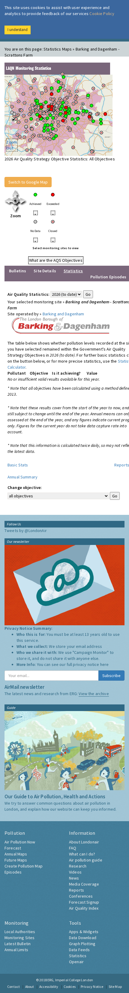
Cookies (70, 986)
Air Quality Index (83, 908)
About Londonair (84, 842)
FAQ (72, 848)
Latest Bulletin (17, 943)
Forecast (12, 848)
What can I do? (82, 854)
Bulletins (17, 271)
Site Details (45, 271)
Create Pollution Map (23, 866)
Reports (76, 890)
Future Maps (15, 860)
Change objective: (25, 487)
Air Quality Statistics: (29, 294)
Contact (13, 986)
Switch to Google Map (28, 182)
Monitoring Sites (19, 937)
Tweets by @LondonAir (25, 530)
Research (77, 866)
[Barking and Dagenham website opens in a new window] (61, 325)
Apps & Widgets (83, 931)
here (104, 664)
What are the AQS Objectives (55, 260)
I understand (18, 29)
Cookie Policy (101, 13)
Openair (76, 961)
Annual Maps (15, 854)
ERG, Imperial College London (70, 980)
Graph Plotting (82, 943)
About (29, 986)
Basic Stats (18, 465)
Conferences (81, 896)
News (74, 878)
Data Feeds (79, 949)
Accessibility (48, 986)
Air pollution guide (85, 860)
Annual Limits (16, 949)
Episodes (13, 872)
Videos (75, 872)
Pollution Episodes (108, 277)
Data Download (82, 937)
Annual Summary (23, 477)
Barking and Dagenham (63, 314)
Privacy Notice (92, 986)
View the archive (94, 693)
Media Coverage (84, 884)
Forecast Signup (84, 902)
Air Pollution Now (19, 842)
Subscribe (111, 675)
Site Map (115, 986)
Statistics (77, 955)
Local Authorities (19, 931)
